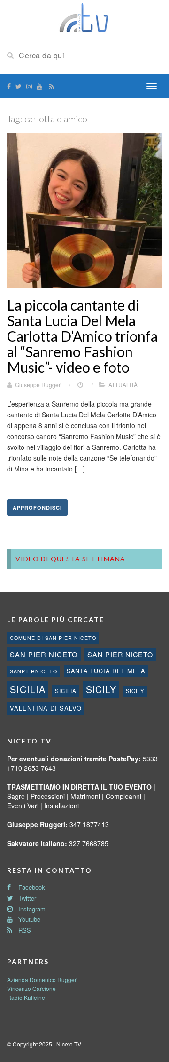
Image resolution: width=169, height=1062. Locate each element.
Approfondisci (37, 507)
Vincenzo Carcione (31, 988)
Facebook (30, 887)
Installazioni (61, 805)
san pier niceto (44, 654)
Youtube (28, 919)
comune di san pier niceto (53, 637)
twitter (26, 898)
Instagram (31, 908)
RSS (23, 930)
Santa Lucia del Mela (106, 670)
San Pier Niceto (120, 654)
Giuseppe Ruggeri (38, 385)
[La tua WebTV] (84, 18)
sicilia (28, 689)
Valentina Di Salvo (46, 707)
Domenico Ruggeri (54, 979)
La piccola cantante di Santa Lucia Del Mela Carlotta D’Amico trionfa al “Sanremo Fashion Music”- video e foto (82, 335)
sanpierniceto (33, 671)
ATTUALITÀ (123, 385)
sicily (101, 689)
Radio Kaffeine (26, 997)
